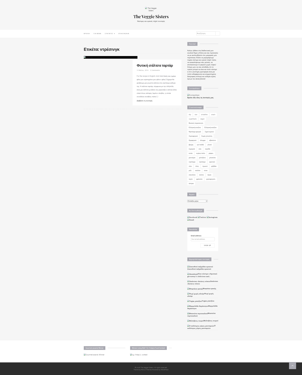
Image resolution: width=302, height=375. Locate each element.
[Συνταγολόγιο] (193, 95)
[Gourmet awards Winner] (94, 355)
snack (213, 114)
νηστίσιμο (202, 162)
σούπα (201, 175)
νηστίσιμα (192, 162)
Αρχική (87, 33)
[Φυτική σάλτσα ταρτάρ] (94, 57)
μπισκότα (212, 158)
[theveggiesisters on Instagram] (212, 217)
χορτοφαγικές (210, 179)
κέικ (200, 149)
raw (196, 114)
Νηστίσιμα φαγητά (195, 132)
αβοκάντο (212, 140)
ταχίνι (191, 179)
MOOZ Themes (146, 370)
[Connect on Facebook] (192, 217)
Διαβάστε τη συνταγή (144, 101)
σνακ (206, 170)
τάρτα (209, 175)
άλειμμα (203, 140)
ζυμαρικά (192, 149)
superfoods (193, 119)
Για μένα (97, 33)
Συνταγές (109, 33)
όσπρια (191, 183)
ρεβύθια (213, 166)
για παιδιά (200, 145)
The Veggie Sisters (151, 16)
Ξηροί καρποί (209, 132)
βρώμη (191, 145)
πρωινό (205, 166)
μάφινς (211, 153)
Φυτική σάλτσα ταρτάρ (155, 65)
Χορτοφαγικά (193, 136)
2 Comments (155, 70)
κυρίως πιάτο (200, 153)
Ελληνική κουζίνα (195, 127)
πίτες (197, 166)
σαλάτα (197, 170)
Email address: (196, 236)
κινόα (191, 153)
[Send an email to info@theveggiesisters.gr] (190, 220)
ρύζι (190, 170)
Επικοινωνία (123, 33)
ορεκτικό (212, 162)
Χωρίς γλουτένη (206, 136)
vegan (202, 119)
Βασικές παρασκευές (196, 123)
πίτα (190, 166)
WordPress (164, 370)
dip (190, 114)
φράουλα (199, 179)
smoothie (204, 114)
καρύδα (207, 149)
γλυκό (210, 145)
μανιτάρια (192, 158)
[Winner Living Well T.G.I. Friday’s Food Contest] (138, 355)
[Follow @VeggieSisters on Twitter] (202, 217)
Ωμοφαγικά (192, 140)
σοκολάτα (192, 175)
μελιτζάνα (202, 158)
